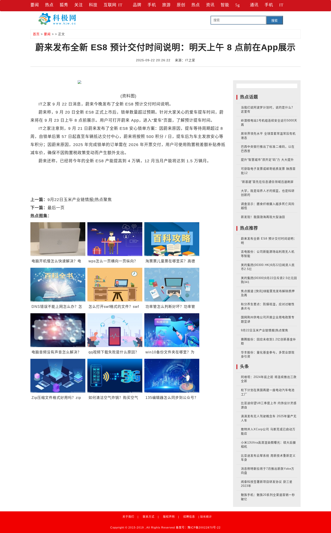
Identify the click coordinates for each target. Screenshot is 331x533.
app (76, 169)
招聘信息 (189, 516)
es (69, 169)
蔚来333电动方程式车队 (105, 169)
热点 (49, 5)
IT (120, 5)
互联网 (110, 5)
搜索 (274, 20)
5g (237, 5)
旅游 (166, 5)
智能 (225, 5)
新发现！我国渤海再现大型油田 (263, 217)
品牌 (137, 5)
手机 (151, 5)
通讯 (254, 5)
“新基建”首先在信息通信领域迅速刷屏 (267, 181)
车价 (61, 169)
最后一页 (56, 208)
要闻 (34, 5)
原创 (181, 5)
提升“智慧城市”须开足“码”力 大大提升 (267, 159)
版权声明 (169, 516)
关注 (78, 5)
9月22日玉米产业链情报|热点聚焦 (80, 199)
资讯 (210, 5)
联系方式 (148, 516)
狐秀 (64, 5)
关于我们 (128, 516)
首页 (36, 34)
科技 (93, 5)
